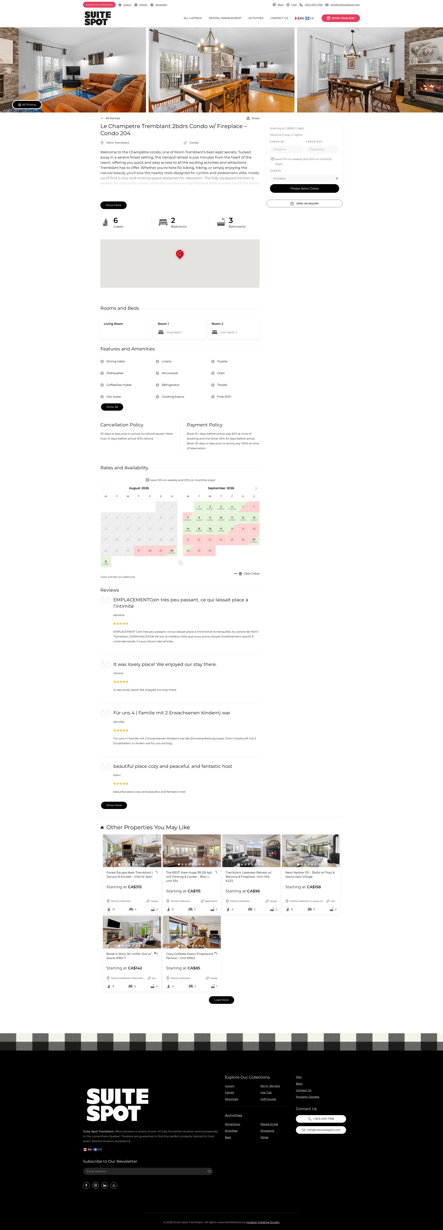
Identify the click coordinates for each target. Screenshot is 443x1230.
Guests (275, 170)
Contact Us (279, 18)
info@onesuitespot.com (323, 1130)
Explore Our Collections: (99, 4)
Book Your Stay (343, 18)
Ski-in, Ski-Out (270, 1086)
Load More (221, 1000)
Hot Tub (266, 1092)
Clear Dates (252, 573)
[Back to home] (97, 18)
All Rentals (113, 118)
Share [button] (256, 118)
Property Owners (307, 1096)
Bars (228, 1137)
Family (143, 4)
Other (264, 1137)
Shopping (267, 1130)
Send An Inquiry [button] (307, 203)
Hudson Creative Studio (262, 1222)
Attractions (232, 1124)
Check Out (314, 141)
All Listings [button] (193, 18)
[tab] (119, 864)
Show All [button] (112, 407)
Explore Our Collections (247, 1077)
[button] (73, 69)
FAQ (294, 4)
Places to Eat (269, 1124)
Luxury (127, 4)
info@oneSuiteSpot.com (345, 4)
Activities (256, 18)
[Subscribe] (209, 1171)
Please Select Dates (304, 188)
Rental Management (225, 18)
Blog (281, 4)
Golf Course (268, 1099)
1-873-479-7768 (314, 4)
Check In (277, 141)
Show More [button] (113, 205)
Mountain (161, 4)
